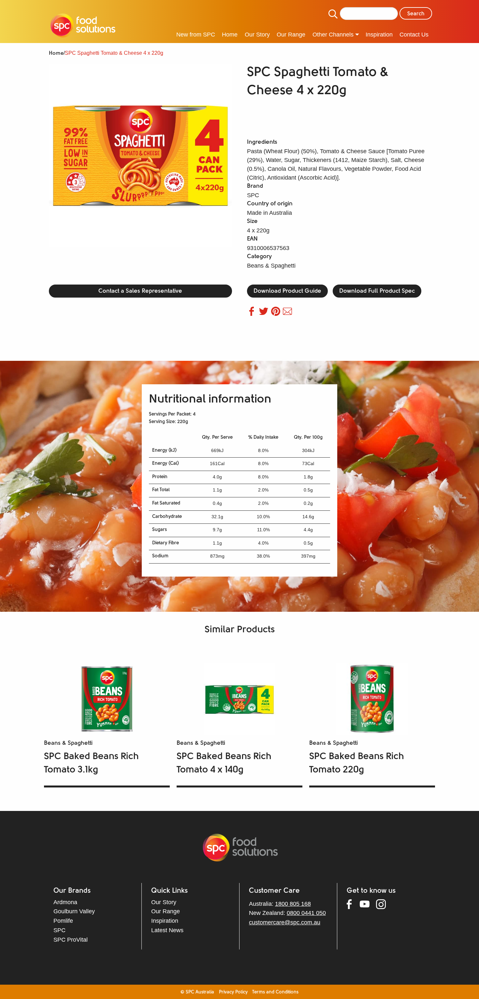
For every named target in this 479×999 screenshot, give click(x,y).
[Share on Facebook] (253, 314)
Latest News (167, 930)
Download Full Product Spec (377, 291)
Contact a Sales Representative (140, 291)
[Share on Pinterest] (277, 314)
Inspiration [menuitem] (379, 34)
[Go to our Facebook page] (353, 905)
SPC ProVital (70, 940)
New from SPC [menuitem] (195, 34)
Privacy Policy (233, 992)
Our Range (165, 911)
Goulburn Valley (74, 911)
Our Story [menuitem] (257, 34)
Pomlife (63, 921)
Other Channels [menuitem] (333, 34)
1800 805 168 (293, 904)
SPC (59, 930)
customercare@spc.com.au (284, 922)
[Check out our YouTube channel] (368, 905)
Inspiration (164, 921)
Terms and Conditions (275, 992)
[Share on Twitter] (265, 314)
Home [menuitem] (230, 34)
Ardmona (65, 902)
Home (56, 53)
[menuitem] (83, 26)
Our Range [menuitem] (291, 34)
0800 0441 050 (306, 913)
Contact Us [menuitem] (413, 34)
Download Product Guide (287, 291)
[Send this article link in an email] (288, 314)
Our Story (163, 902)
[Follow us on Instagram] (384, 905)
